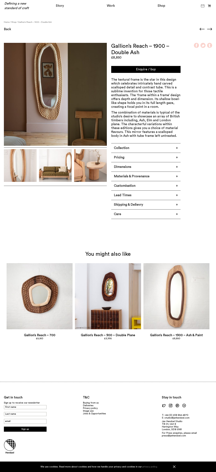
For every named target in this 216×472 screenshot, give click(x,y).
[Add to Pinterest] (40, 296)
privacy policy (149, 467)
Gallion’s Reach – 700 (39, 335)
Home (6, 22)
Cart (209, 5)
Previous (202, 29)
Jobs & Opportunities (94, 413)
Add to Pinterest (8, 47)
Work (111, 5)
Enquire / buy (146, 69)
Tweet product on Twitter (203, 45)
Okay (174, 466)
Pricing (119, 157)
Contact (203, 6)
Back (7, 29)
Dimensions (122, 167)
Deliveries (88, 405)
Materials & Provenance (132, 176)
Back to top (10, 389)
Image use (88, 411)
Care (117, 214)
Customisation (125, 185)
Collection (121, 148)
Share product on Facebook (196, 45)
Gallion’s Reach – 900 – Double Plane (108, 335)
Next (209, 29)
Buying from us (91, 403)
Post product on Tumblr (209, 45)
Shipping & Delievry (128, 204)
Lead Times (122, 195)
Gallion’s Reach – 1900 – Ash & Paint (176, 335)
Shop (161, 5)
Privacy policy (90, 408)
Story (60, 5)
